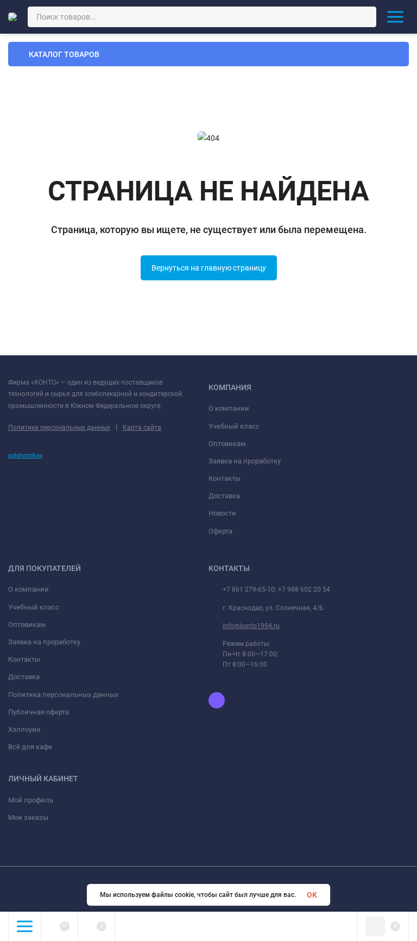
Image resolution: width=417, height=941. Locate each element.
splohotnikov (25, 455)
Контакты (224, 478)
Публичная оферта (38, 712)
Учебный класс (234, 426)
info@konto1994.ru (251, 626)
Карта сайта (142, 427)
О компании (228, 408)
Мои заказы (28, 817)
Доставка (224, 496)
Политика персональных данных (59, 427)
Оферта (220, 531)
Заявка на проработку (244, 461)
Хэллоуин (24, 729)
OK (312, 894)
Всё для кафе (30, 747)
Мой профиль (30, 800)
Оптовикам (227, 444)
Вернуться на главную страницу (208, 268)
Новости (222, 513)
